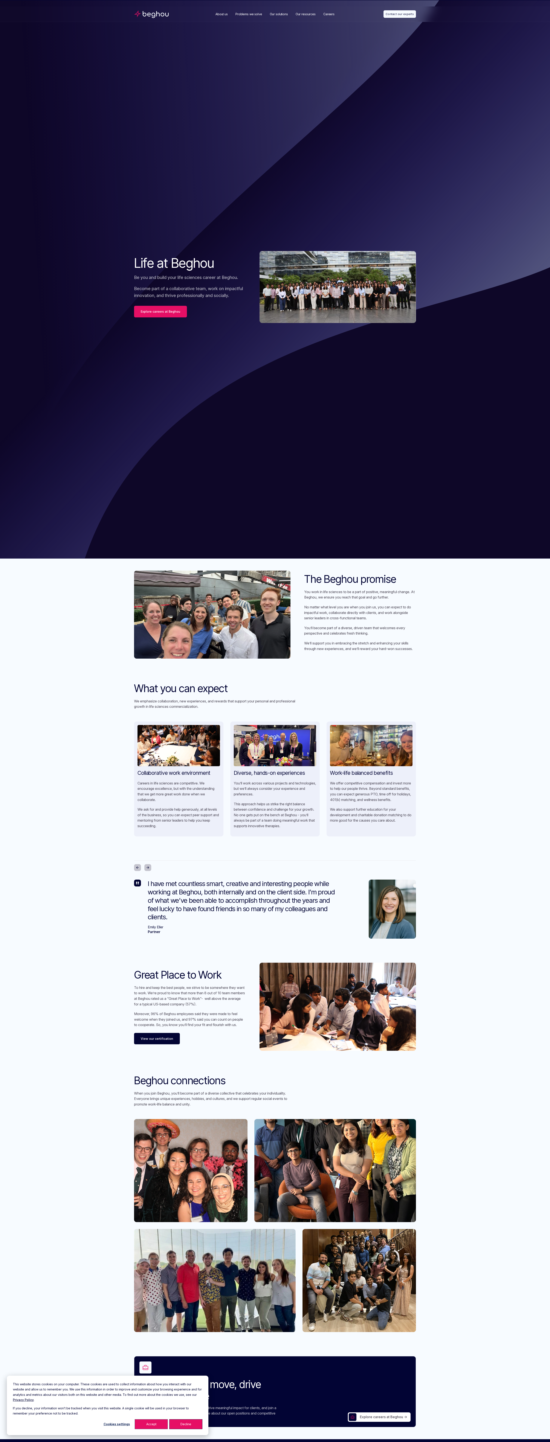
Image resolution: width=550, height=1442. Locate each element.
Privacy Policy (23, 1400)
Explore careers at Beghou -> (383, 1417)
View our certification (157, 1038)
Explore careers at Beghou (160, 311)
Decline (185, 1424)
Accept (151, 1424)
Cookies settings (117, 1424)
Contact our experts (400, 14)
